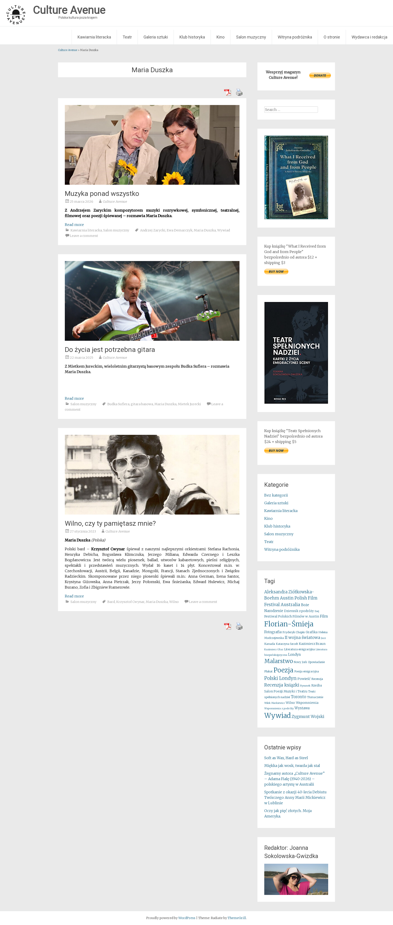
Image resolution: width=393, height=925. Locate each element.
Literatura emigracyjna (299, 649)
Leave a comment (84, 236)
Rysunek (305, 685)
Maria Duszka (205, 230)
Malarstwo (278, 661)
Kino (220, 37)
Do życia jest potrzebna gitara (110, 350)
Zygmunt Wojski (308, 716)
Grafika (311, 632)
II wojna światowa (302, 637)
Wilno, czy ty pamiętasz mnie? (110, 523)
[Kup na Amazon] (296, 218)
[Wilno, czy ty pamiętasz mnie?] (152, 513)
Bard (111, 602)
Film (324, 616)
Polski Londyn (280, 678)
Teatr (127, 37)
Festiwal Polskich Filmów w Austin (291, 616)
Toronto (298, 696)
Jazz (323, 638)
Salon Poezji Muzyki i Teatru (285, 691)
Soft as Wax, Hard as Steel (286, 758)
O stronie (332, 37)
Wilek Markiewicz (274, 703)
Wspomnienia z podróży (279, 708)
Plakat (268, 671)
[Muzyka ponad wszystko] (152, 183)
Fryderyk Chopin (293, 632)
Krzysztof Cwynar (130, 602)
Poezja (283, 670)
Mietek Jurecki (189, 404)
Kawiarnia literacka (94, 37)
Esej (317, 611)
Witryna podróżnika (295, 37)
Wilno (174, 602)
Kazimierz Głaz (273, 649)
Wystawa (302, 708)
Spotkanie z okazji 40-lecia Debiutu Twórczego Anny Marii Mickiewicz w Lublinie (295, 797)
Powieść (303, 679)
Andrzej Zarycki (152, 230)
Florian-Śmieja (288, 624)
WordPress (186, 918)
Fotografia (273, 632)
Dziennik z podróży (299, 611)
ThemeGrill (237, 918)
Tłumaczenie (315, 697)
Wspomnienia (307, 703)
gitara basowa (142, 404)
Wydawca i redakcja (369, 37)
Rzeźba (316, 685)
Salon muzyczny (251, 37)
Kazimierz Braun (312, 644)
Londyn (294, 654)
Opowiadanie (316, 662)
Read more (74, 224)
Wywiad (223, 230)
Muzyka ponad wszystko (102, 193)
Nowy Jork (300, 662)
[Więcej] (296, 879)
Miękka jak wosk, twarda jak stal (292, 765)
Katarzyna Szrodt (287, 644)
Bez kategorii (276, 495)
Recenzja (317, 679)
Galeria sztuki (156, 37)
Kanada (269, 644)
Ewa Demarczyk (179, 230)
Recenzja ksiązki (281, 685)
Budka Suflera (118, 404)
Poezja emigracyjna (306, 671)
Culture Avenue (115, 202)
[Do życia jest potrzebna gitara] (152, 339)
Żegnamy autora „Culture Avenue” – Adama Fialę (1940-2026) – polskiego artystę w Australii (294, 779)
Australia (290, 604)
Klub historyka (192, 37)
